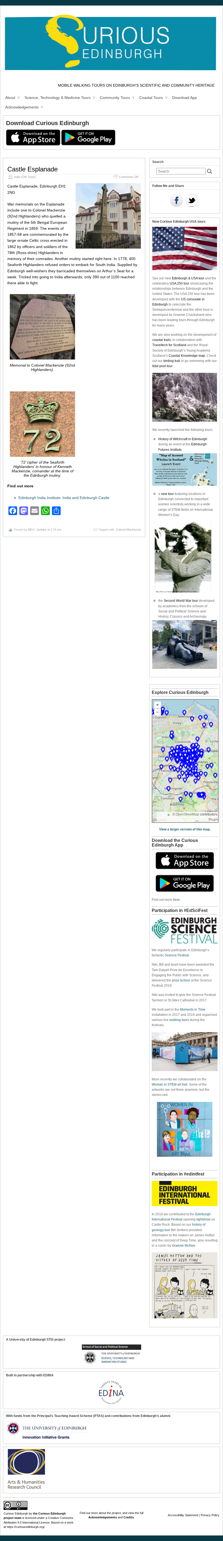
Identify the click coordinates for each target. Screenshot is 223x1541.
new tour (168, 494)
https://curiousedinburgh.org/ (26, 1526)
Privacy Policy (210, 1515)
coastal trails (161, 340)
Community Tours (115, 97)
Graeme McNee (183, 1245)
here (176, 900)
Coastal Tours (151, 97)
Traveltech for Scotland (169, 345)
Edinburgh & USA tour (188, 278)
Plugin (213, 819)
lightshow (203, 1219)
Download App (184, 97)
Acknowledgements (22, 107)
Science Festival (177, 955)
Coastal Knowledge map (187, 356)
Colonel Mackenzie (128, 529)
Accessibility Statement (183, 1515)
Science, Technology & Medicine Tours (57, 97)
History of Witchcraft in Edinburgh (182, 439)
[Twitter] (191, 201)
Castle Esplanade (32, 169)
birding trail (171, 361)
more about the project (106, 1513)
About (10, 97)
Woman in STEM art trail (169, 1084)
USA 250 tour (179, 283)
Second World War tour (181, 601)
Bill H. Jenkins (37, 529)
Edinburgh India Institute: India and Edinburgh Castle (63, 497)
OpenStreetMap (187, 814)
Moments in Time (192, 1009)
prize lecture (181, 980)
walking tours (179, 1020)
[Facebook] (176, 201)
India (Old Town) (25, 177)
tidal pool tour (162, 366)
